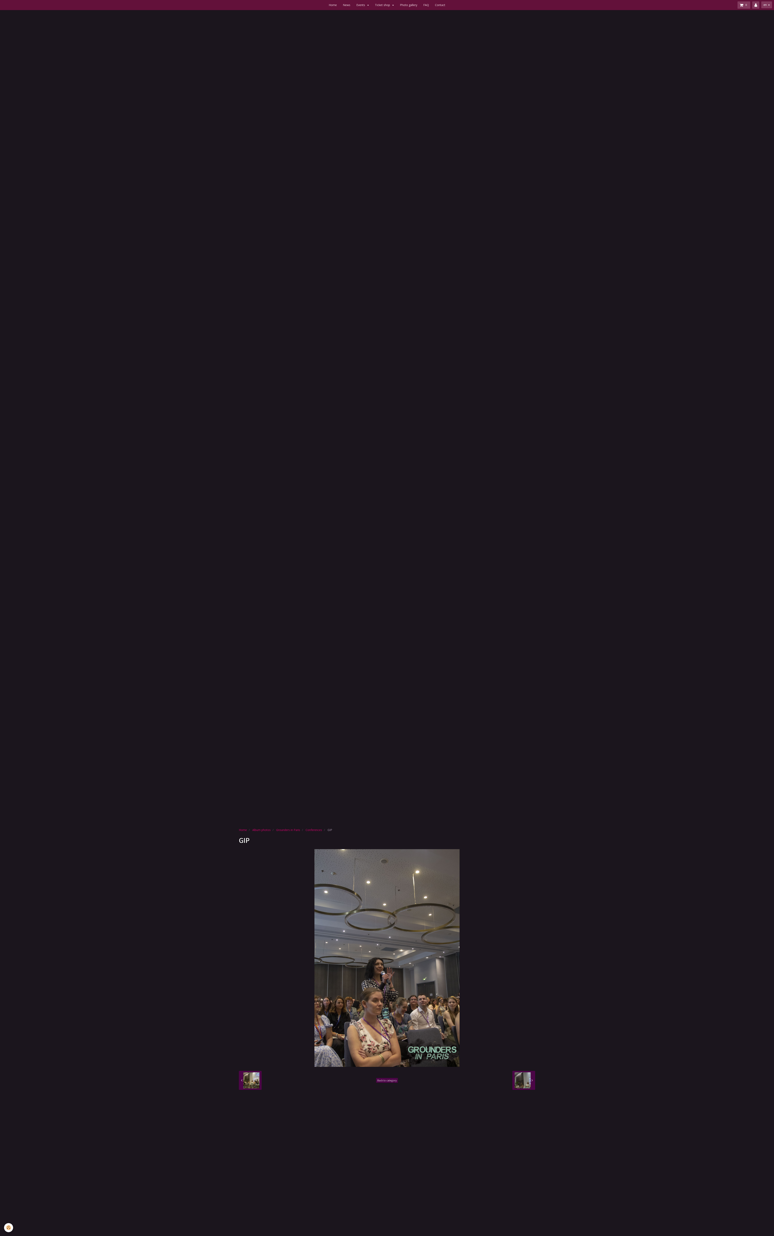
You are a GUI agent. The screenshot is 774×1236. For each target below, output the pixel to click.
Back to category (387, 1080)
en (765, 5)
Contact (440, 5)
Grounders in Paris (288, 830)
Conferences (314, 830)
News (346, 5)
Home (333, 5)
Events (361, 5)
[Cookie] (8, 1227)
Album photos (261, 830)
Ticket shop (383, 5)
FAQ (426, 5)
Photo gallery (408, 5)
